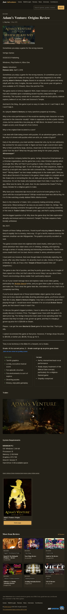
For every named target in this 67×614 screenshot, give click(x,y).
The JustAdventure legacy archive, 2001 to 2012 (15, 609)
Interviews (46, 2)
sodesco (29, 473)
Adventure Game (19, 473)
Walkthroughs (27, 2)
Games (20, 2)
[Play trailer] (33, 416)
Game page (17, 523)
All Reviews (61, 534)
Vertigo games (35, 473)
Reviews (35, 2)
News (40, 2)
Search (61, 7)
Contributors (54, 2)
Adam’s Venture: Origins (12, 517)
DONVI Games (7, 606)
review (25, 473)
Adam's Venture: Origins (9, 473)
